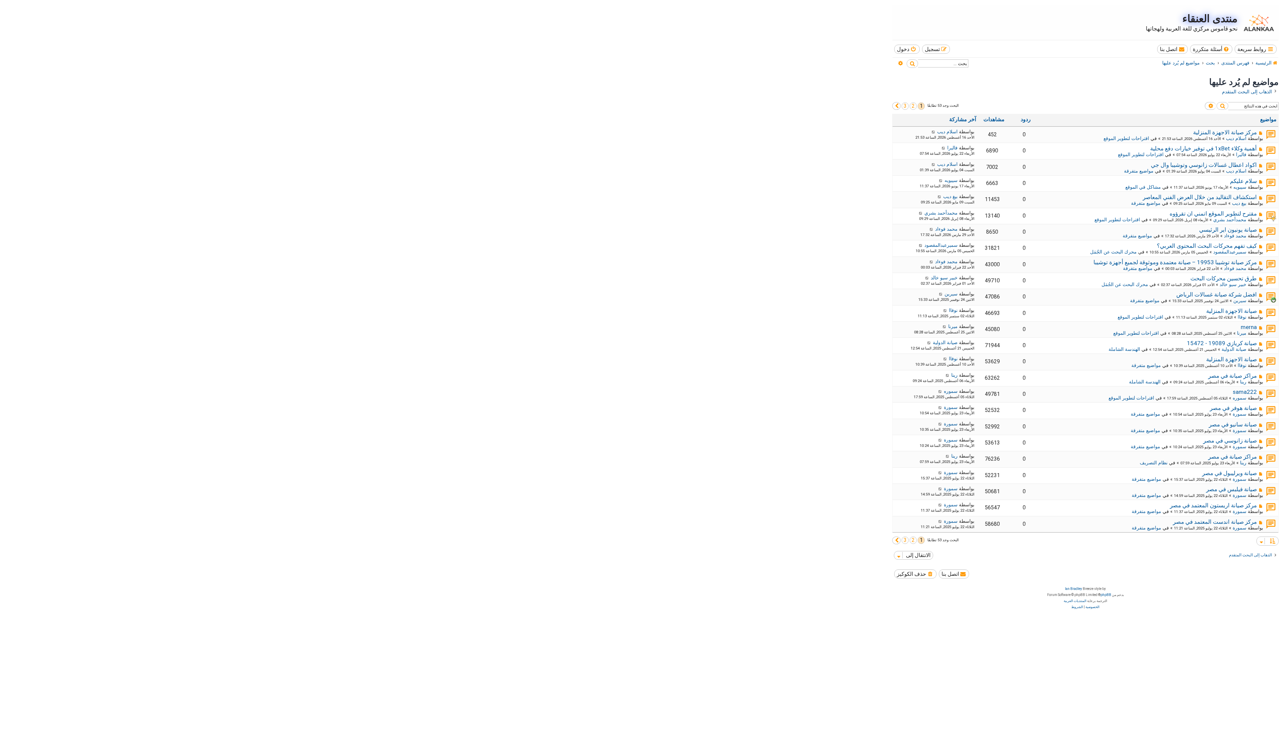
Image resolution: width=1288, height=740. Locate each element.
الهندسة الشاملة (1124, 349)
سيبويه (1239, 187)
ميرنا (1241, 333)
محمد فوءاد (1235, 235)
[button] (896, 106)
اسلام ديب (1236, 138)
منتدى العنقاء (1210, 18)
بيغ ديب (1239, 203)
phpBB (1106, 595)
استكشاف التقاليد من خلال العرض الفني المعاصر (1200, 197)
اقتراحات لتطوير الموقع (1126, 138)
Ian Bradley (1073, 589)
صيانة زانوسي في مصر (1230, 440)
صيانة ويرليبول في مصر (1229, 473)
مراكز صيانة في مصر (1232, 375)
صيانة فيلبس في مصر (1231, 489)
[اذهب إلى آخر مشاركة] (933, 131)
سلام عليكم (1243, 181)
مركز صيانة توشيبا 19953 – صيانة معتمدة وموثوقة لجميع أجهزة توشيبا (1175, 262)
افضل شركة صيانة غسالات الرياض (1216, 294)
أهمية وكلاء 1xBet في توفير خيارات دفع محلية (1203, 148)
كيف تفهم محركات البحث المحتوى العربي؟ (1207, 245)
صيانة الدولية (1234, 349)
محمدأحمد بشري (1229, 219)
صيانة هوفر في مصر (1233, 408)
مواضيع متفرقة (1138, 171)
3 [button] (905, 106)
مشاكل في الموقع (1143, 187)
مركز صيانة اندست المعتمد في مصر (1215, 521)
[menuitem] (1211, 49)
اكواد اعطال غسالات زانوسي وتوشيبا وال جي (1204, 164)
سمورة (1239, 414)
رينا (1243, 381)
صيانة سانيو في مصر (1233, 424)
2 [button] (913, 106)
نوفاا (1242, 317)
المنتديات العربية (1075, 601)
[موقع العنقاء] (1257, 22)
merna (1249, 327)
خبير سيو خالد (1233, 284)
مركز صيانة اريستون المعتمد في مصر (1213, 505)
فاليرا (1241, 154)
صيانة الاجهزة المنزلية (1231, 311)
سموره (1239, 398)
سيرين (1239, 300)
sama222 (1245, 391)
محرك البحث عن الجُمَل (1113, 252)
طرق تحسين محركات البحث (1223, 278)
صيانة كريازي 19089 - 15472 (1222, 343)
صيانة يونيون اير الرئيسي (1228, 229)
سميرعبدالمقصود (1229, 252)
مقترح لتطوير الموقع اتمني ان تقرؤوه (1213, 213)
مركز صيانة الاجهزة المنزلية (1225, 132)
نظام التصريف (1154, 462)
